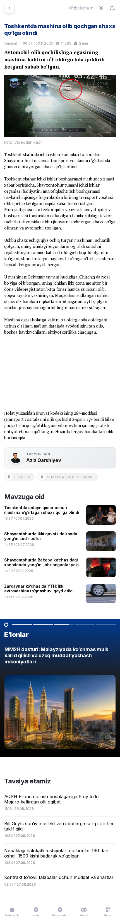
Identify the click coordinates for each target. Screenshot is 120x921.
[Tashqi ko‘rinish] (101, 8)
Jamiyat (10, 43)
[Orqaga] (9, 8)
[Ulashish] (112, 8)
